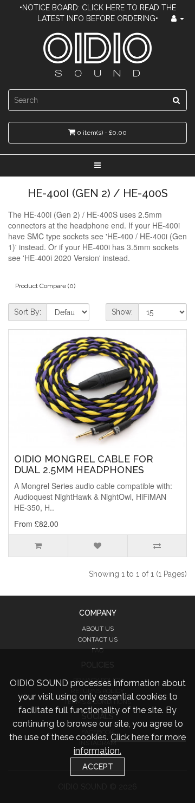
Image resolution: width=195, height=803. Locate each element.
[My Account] (177, 18)
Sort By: (27, 312)
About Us (98, 628)
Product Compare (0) (45, 286)
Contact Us (98, 639)
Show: (122, 312)
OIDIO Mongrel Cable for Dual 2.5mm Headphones (83, 464)
